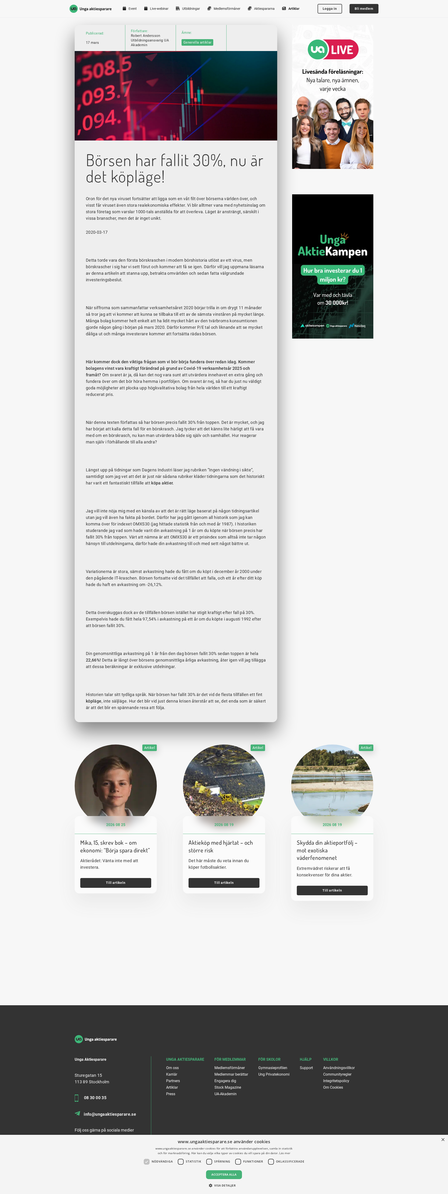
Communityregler (337, 1074)
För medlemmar (230, 1059)
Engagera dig (225, 1081)
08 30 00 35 (95, 1097)
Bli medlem (364, 8)
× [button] (442, 1140)
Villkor (330, 1059)
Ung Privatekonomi (274, 1074)
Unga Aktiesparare (185, 1059)
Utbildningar (191, 8)
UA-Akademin (225, 1094)
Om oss (172, 1068)
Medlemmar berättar (231, 1074)
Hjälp (306, 1059)
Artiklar (293, 8)
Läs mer (284, 1153)
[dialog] (224, 1164)
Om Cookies (333, 1087)
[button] (224, 1185)
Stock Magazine (227, 1087)
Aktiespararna (264, 8)
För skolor (269, 1059)
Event (132, 8)
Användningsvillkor (339, 1068)
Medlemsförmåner (226, 8)
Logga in (330, 8)
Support (306, 1068)
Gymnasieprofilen (272, 1068)
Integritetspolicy (336, 1081)
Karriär (171, 1074)
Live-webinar (158, 8)
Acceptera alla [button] (224, 1175)
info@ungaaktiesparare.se (110, 1114)
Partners (173, 1081)
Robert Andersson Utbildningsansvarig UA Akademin (150, 40)
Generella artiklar (197, 42)
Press (170, 1094)
